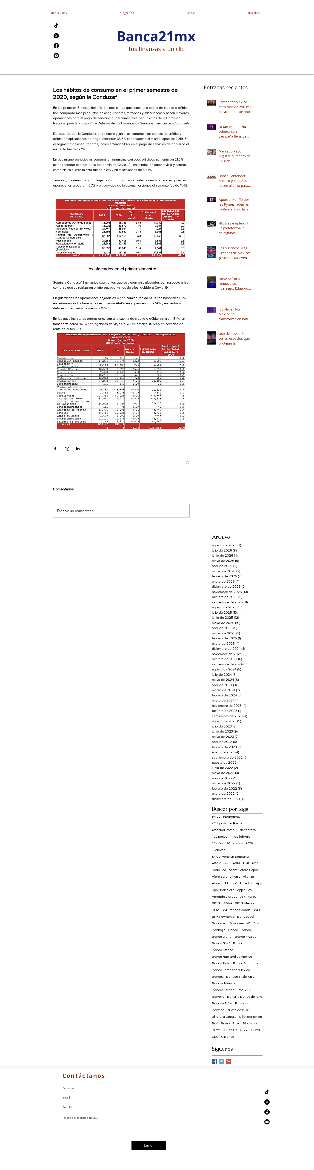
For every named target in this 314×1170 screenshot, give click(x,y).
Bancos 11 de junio (240, 976)
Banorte (218, 996)
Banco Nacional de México (232, 956)
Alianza (248, 876)
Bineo (225, 1023)
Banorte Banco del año (244, 996)
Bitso (236, 1023)
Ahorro (235, 876)
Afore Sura (220, 876)
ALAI (246, 863)
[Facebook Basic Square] (214, 1061)
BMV (215, 910)
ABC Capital (221, 863)
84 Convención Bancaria (230, 856)
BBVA (216, 903)
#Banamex (231, 816)
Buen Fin (230, 1030)
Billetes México (250, 1016)
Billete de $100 (238, 1010)
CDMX (255, 1030)
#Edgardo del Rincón (227, 823)
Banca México (245, 936)
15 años (218, 843)
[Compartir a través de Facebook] (55, 448)
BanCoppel (245, 916)
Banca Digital (222, 936)
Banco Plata (221, 963)
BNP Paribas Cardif (236, 910)
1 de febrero (246, 830)
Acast (233, 870)
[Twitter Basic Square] (221, 1061)
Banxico (218, 1010)
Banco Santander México (231, 970)
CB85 (244, 1030)
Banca (233, 930)
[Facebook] (56, 45)
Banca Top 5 (221, 943)
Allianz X (230, 883)
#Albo (216, 816)
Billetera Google (224, 1016)
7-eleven (219, 850)
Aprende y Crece (224, 896)
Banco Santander (246, 963)
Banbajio (218, 930)
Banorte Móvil (222, 1003)
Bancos (217, 976)
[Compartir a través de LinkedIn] (78, 448)
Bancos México (223, 983)
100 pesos (219, 836)
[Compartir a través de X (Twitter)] (66, 448)
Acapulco (219, 870)
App (259, 883)
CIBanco (227, 1036)
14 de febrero (240, 836)
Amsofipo (246, 883)
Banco (238, 943)
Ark (242, 896)
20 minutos (234, 843)
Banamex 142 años (244, 923)
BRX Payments (223, 916)
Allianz (217, 883)
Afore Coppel (250, 870)
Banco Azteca (222, 950)
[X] (56, 35)
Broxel (217, 1030)
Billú (215, 1023)
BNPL (257, 910)
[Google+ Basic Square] (228, 1061)
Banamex (219, 923)
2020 (249, 843)
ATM (255, 863)
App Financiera (223, 890)
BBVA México (245, 903)
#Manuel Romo (223, 830)
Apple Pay (244, 890)
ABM (236, 863)
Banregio (242, 1003)
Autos (252, 896)
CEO (215, 1036)
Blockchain (251, 1023)
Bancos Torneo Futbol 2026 (232, 990)
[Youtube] (56, 55)
